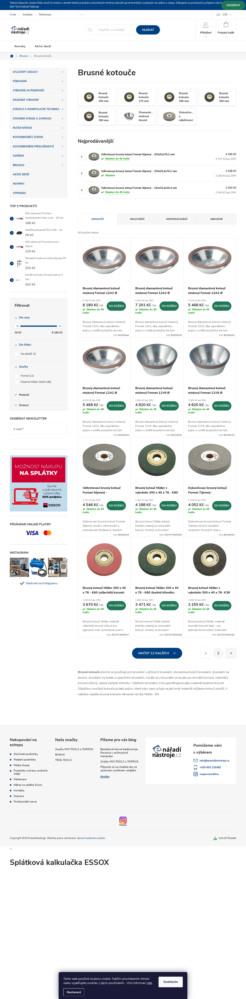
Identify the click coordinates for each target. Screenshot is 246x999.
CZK (225, 14)
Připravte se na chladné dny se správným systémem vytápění (118, 768)
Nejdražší (97, 219)
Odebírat (233, 5)
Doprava (19, 796)
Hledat (148, 30)
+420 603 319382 (210, 767)
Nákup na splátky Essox (28, 785)
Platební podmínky (25, 759)
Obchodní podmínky (26, 754)
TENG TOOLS (63, 760)
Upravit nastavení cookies (91, 838)
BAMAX (60, 754)
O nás (13, 14)
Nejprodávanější (176, 219)
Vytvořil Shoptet (227, 838)
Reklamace (45, 14)
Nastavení (74, 992)
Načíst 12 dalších (154, 653)
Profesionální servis (25, 801)
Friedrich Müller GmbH (35, 382)
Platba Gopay (22, 765)
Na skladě (28, 354)
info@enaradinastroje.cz (214, 760)
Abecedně (216, 219)
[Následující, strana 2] (218, 653)
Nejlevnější (137, 219)
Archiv (104, 776)
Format (27, 376)
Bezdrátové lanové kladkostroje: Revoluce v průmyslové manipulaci (119, 752)
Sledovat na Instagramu (41, 583)
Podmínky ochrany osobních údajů (31, 772)
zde (149, 983)
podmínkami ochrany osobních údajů (35, 440)
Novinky (20, 46)
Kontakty (27, 14)
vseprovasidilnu (209, 774)
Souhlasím (170, 982)
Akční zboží (43, 46)
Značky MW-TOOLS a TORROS (74, 749)
